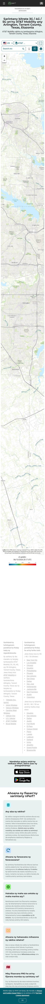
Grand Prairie (32, 748)
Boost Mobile (11, 724)
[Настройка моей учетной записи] (41, 3)
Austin (29, 695)
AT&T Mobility (8, 675)
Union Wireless (11, 705)
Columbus (31, 697)
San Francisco (32, 692)
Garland (30, 740)
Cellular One (10, 716)
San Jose (30, 684)
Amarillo (30, 745)
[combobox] (8, 43)
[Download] (22, 772)
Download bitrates (35, 48)
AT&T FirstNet (11, 721)
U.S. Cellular (10, 718)
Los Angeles (31, 663)
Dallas (29, 681)
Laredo (29, 734)
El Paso (30, 726)
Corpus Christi (32, 729)
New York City (32, 660)
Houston (30, 668)
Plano (29, 732)
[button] (4, 56)
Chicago (30, 665)
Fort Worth (31, 724)
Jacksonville (31, 689)
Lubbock (30, 737)
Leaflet (4, 550)
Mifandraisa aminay (28, 954)
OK (23, 1000)
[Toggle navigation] (3, 3)
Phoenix (30, 673)
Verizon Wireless (12, 708)
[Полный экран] (40, 43)
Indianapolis (31, 687)
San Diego (31, 679)
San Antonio (31, 676)
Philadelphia (31, 671)
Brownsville (31, 750)
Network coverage (29, 48)
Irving (29, 742)
